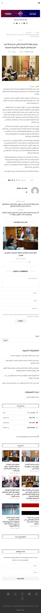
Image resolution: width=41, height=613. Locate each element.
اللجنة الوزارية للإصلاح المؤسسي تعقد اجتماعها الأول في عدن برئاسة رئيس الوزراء (10, 493)
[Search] (2, 3)
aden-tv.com (29, 51)
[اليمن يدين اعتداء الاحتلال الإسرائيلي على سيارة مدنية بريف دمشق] (30, 509)
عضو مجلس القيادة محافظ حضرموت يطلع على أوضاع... (20, 254)
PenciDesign (30, 606)
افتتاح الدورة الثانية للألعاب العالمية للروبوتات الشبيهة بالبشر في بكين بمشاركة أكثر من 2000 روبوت (11, 521)
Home (37, 32)
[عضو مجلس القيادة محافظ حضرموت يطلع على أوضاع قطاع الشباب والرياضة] (20, 238)
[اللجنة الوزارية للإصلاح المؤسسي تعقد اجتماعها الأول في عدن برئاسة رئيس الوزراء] (10, 481)
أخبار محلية (28, 32)
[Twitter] (19, 24)
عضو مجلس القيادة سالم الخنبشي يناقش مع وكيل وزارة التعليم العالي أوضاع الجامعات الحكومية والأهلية (21, 369)
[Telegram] (24, 24)
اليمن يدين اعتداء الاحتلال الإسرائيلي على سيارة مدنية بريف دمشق (20, 383)
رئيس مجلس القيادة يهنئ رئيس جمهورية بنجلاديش (24, 355)
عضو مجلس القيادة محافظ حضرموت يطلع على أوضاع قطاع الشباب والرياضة (11, 467)
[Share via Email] (9, 180)
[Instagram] (14, 24)
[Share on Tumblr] (10, 180)
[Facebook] (21, 24)
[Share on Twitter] (14, 180)
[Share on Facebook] (16, 180)
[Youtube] (16, 24)
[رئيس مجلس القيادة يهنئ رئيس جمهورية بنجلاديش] (30, 456)
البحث (37, 336)
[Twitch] (27, 24)
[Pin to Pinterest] (12, 180)
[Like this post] (19, 180)
